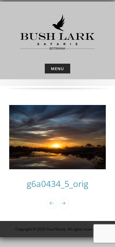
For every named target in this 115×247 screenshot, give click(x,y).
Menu (57, 68)
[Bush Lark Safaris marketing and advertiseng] (57, 31)
